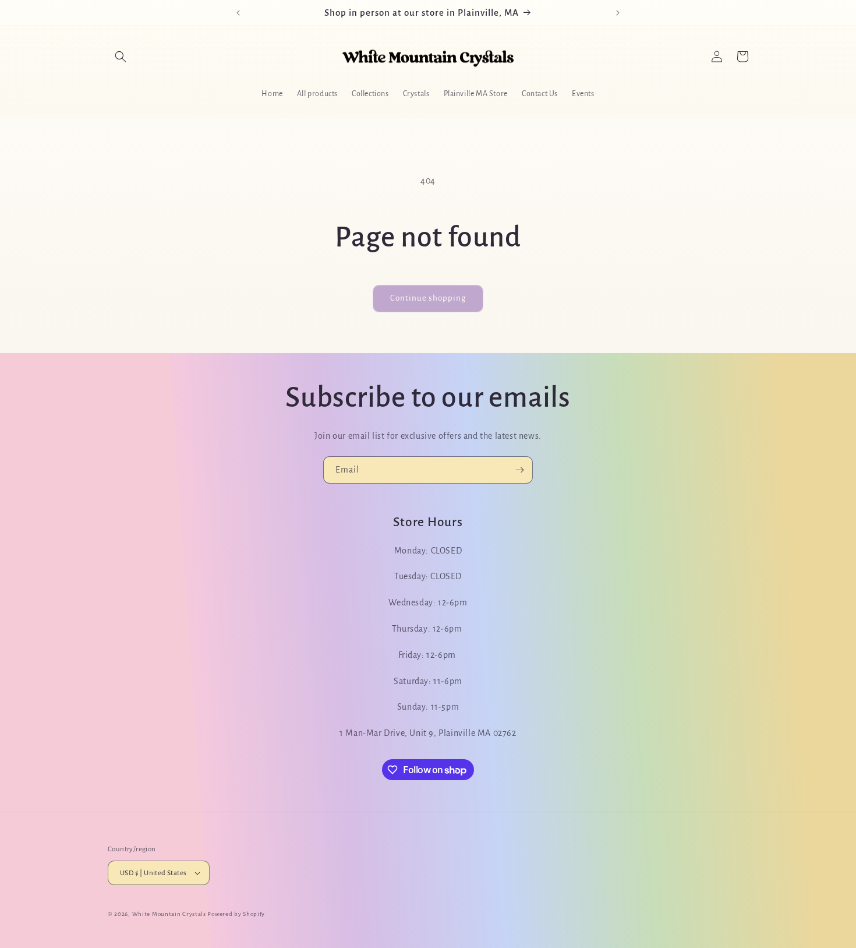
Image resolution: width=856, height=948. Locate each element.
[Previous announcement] (238, 13)
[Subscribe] (519, 470)
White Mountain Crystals (170, 914)
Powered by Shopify (236, 914)
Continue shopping (428, 298)
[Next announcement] (618, 13)
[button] (120, 56)
